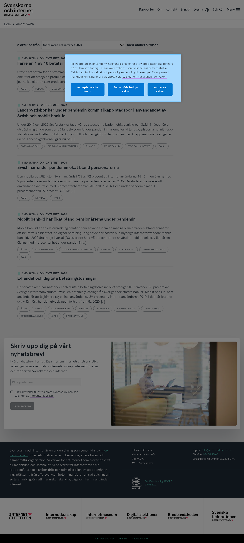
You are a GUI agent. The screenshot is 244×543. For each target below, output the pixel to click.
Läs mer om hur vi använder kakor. (144, 76)
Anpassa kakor (160, 89)
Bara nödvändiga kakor (126, 89)
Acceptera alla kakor (87, 89)
